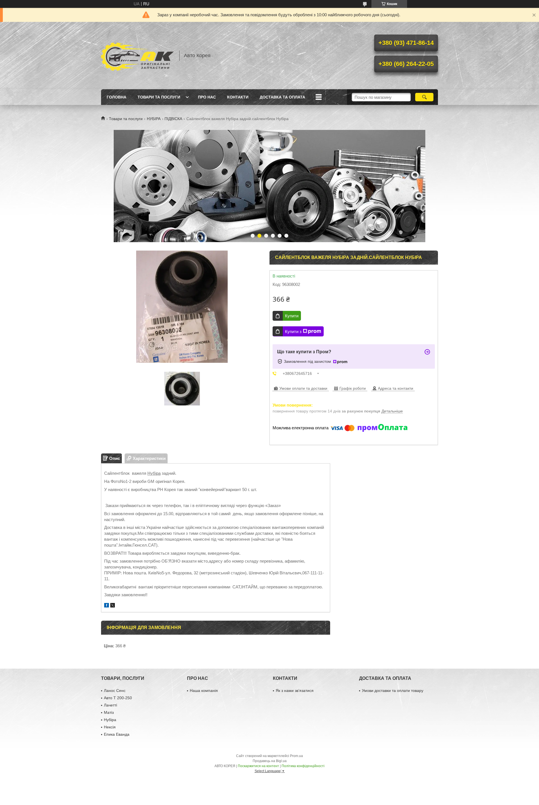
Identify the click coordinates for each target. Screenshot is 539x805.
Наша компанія (204, 690)
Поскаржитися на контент (258, 766)
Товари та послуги (159, 97)
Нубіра (154, 473)
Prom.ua (296, 756)
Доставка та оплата (282, 97)
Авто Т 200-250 (118, 698)
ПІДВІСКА (173, 118)
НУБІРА (154, 118)
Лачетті (110, 705)
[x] (112, 606)
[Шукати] (424, 97)
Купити (291, 315)
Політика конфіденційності (303, 766)
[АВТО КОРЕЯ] (137, 55)
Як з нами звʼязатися (295, 690)
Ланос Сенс (114, 690)
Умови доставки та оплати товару (392, 690)
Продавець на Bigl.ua (270, 761)
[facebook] (106, 606)
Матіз (109, 712)
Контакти (237, 97)
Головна (116, 97)
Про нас (207, 97)
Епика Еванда (116, 734)
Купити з (293, 331)
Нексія (110, 727)
